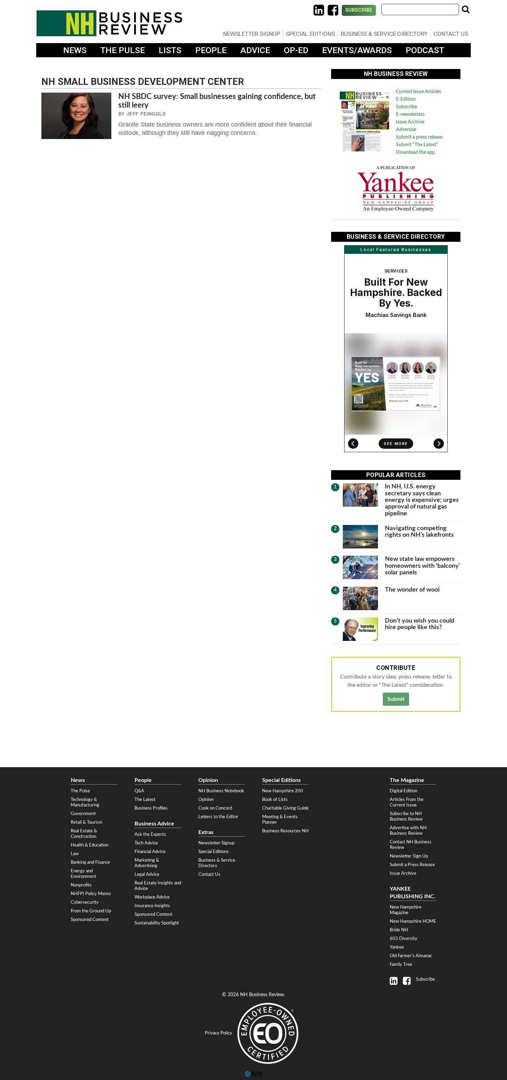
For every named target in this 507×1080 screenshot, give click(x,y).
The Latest (145, 799)
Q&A (139, 791)
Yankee (397, 947)
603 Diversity (403, 938)
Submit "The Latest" (417, 144)
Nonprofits (81, 885)
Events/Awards (357, 50)
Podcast (425, 50)
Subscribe (358, 10)
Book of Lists (275, 799)
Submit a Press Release (412, 864)
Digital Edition (403, 791)
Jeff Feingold (146, 114)
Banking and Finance (90, 862)
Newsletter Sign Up (409, 856)
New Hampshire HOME (413, 921)
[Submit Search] (465, 9)
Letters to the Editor (218, 816)
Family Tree (401, 964)
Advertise (406, 129)
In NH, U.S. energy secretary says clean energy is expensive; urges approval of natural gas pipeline (422, 500)
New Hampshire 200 (282, 791)
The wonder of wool (412, 590)
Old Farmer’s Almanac (411, 955)
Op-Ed (296, 50)
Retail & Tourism (86, 822)
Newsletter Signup (251, 33)
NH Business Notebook (221, 791)
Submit (396, 699)
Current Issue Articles (418, 91)
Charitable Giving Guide (285, 808)
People (211, 50)
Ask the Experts (150, 834)
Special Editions (310, 33)
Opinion (205, 799)
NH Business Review (109, 23)
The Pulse (122, 50)
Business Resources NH (285, 831)
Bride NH (399, 930)
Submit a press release (419, 137)
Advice (255, 50)
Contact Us (451, 33)
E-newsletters (410, 114)
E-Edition (406, 99)
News (75, 50)
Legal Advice (147, 874)
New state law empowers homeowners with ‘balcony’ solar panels (422, 565)
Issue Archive (410, 122)
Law (75, 853)
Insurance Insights (152, 905)
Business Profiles (151, 808)
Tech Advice (146, 843)
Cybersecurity (85, 902)
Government (83, 813)
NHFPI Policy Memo (91, 893)
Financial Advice (150, 851)
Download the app (415, 152)
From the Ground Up (91, 911)
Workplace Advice (152, 897)
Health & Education (89, 845)
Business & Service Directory (384, 33)
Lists (170, 50)
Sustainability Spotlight (157, 923)
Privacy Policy (218, 1033)
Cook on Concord (215, 808)
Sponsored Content (90, 919)
